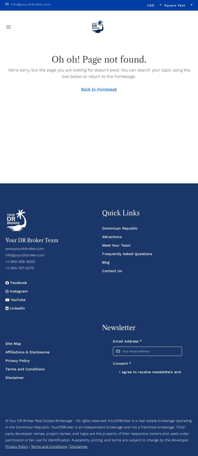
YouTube (18, 300)
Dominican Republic (120, 228)
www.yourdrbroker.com (24, 249)
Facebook (18, 283)
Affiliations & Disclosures (27, 352)
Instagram (18, 291)
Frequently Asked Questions (127, 254)
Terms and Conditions (25, 369)
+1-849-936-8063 (20, 261)
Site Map (13, 343)
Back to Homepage (99, 89)
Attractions (112, 237)
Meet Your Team (116, 245)
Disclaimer (14, 378)
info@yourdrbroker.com (25, 255)
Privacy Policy (17, 361)
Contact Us (112, 271)
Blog (106, 262)
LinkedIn (17, 308)
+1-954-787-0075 (19, 268)
